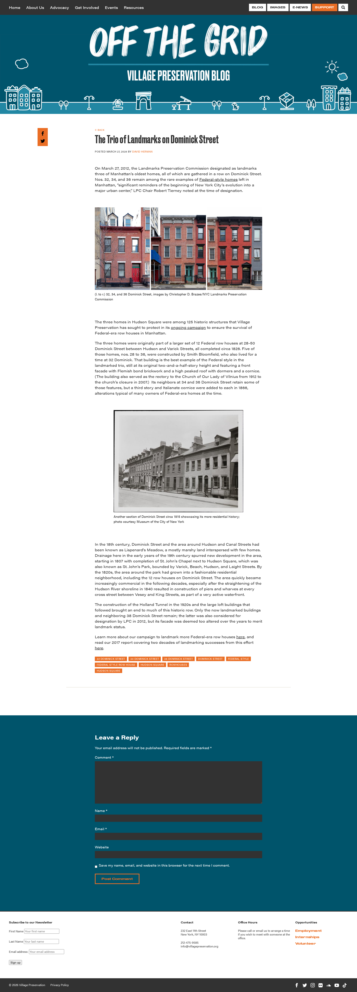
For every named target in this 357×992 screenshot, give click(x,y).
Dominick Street (210, 659)
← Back (99, 130)
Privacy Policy (59, 985)
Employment (308, 930)
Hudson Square (108, 670)
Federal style (238, 659)
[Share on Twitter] (43, 140)
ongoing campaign (188, 327)
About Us (35, 7)
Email (101, 828)
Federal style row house (116, 664)
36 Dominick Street (178, 659)
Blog (257, 7)
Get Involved (87, 7)
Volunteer (305, 943)
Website (102, 847)
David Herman (142, 151)
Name (101, 810)
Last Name (16, 941)
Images (277, 7)
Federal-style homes (218, 179)
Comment (104, 757)
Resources (134, 7)
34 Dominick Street (144, 659)
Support (324, 7)
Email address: (19, 951)
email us (261, 930)
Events (111, 7)
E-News (300, 7)
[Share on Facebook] (43, 132)
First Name (16, 931)
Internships (307, 937)
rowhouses (178, 664)
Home (14, 7)
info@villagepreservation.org (199, 946)
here (240, 636)
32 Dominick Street (111, 659)
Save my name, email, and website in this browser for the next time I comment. (164, 865)
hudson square (152, 664)
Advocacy (59, 7)
